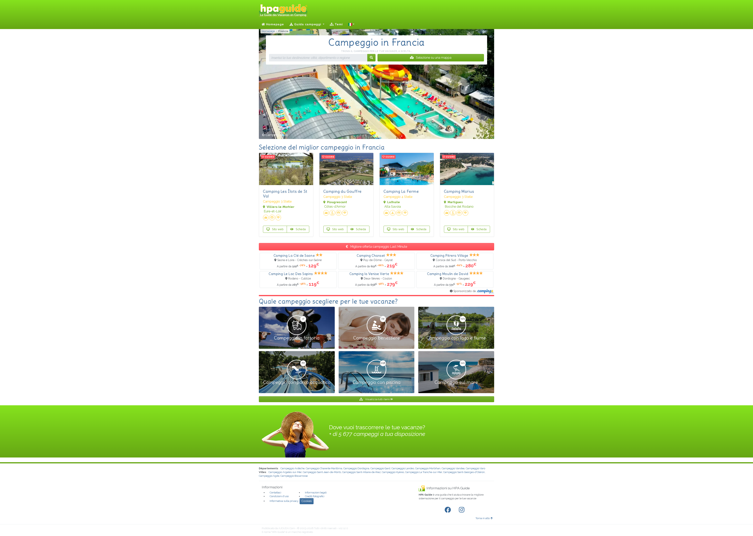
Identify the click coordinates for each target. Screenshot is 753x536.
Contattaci (275, 492)
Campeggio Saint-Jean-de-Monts (322, 472)
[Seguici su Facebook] (448, 509)
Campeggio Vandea (453, 468)
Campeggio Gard (380, 468)
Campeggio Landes (402, 468)
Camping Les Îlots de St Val (285, 193)
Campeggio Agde (269, 475)
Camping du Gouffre (342, 191)
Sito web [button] (277, 229)
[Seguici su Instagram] (462, 510)
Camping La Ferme (401, 191)
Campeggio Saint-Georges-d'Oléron (464, 472)
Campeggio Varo (475, 468)
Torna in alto (483, 518)
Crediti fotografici (314, 496)
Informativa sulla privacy (284, 500)
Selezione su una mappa (433, 57)
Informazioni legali (316, 492)
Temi (338, 24)
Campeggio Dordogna (356, 468)
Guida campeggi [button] (307, 24)
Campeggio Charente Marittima (324, 468)
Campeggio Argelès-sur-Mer (285, 472)
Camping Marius (459, 191)
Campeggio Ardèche (292, 468)
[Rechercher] (371, 57)
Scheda (300, 229)
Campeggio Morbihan (427, 468)
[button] (351, 24)
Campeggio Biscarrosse (294, 475)
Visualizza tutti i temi (377, 399)
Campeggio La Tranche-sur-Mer (423, 472)
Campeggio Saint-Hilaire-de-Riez (361, 472)
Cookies (306, 501)
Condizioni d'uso (279, 496)
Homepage (274, 24)
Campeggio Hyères (393, 472)
